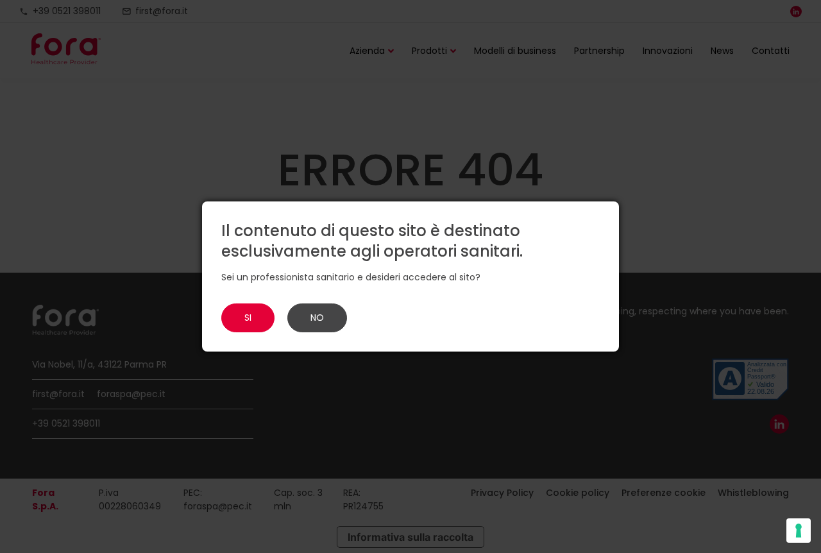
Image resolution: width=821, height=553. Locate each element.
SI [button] (247, 317)
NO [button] (317, 317)
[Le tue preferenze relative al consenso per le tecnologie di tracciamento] (798, 530)
